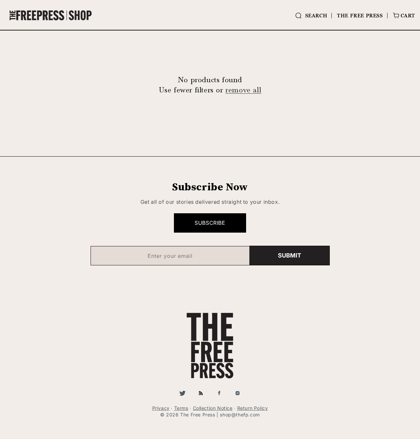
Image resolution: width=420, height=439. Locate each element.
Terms (181, 408)
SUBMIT (289, 255)
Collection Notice (213, 408)
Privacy (161, 408)
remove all (243, 90)
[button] (311, 15)
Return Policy (252, 408)
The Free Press (360, 15)
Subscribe (210, 223)
